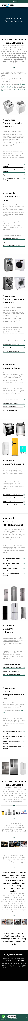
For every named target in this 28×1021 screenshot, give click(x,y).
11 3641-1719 (4, 86)
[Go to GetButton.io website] (3, 1019)
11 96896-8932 (15, 89)
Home (6, 24)
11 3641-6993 (14, 1)
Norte (13, 24)
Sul (16, 24)
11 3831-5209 (19, 86)
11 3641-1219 (12, 86)
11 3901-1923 (10, 87)
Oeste (19, 24)
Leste (22, 24)
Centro (9, 24)
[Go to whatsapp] (3, 1016)
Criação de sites (22, 1017)
